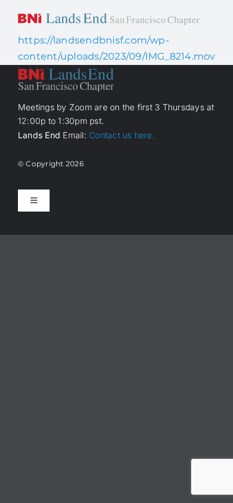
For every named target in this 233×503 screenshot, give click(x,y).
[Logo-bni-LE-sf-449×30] (109, 17)
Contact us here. (122, 135)
